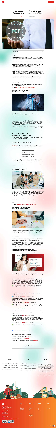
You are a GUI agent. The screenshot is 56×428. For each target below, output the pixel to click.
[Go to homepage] (3, 2)
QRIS (29, 410)
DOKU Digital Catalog (25, 302)
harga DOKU (29, 336)
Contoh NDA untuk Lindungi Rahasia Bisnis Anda (10, 365)
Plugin (29, 409)
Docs (38, 409)
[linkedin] (50, 425)
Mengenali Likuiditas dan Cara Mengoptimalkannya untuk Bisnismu (26, 204)
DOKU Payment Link (25, 315)
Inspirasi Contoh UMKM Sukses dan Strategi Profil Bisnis (10, 363)
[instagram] (52, 425)
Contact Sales (48, 407)
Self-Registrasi (26, 338)
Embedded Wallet (31, 415)
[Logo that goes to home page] (3, 404)
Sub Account (30, 414)
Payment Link (30, 408)
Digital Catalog (30, 407)
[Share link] (31, 346)
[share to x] (27, 346)
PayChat (30, 416)
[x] (49, 425)
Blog (38, 408)
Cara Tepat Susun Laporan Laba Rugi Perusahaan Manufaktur (25, 87)
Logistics (21, 407)
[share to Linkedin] (29, 346)
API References (39, 410)
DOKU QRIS (24, 330)
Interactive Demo (40, 407)
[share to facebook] (25, 346)
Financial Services (22, 408)
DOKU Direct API (24, 296)
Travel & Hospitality (22, 409)
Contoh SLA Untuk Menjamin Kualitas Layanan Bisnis (10, 367)
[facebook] (47, 425)
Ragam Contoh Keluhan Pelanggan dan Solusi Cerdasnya (28, 363)
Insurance (21, 410)
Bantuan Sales (35, 340)
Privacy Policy (48, 408)
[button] (16, 2)
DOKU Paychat (24, 322)
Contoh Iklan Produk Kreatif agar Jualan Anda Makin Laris (28, 368)
